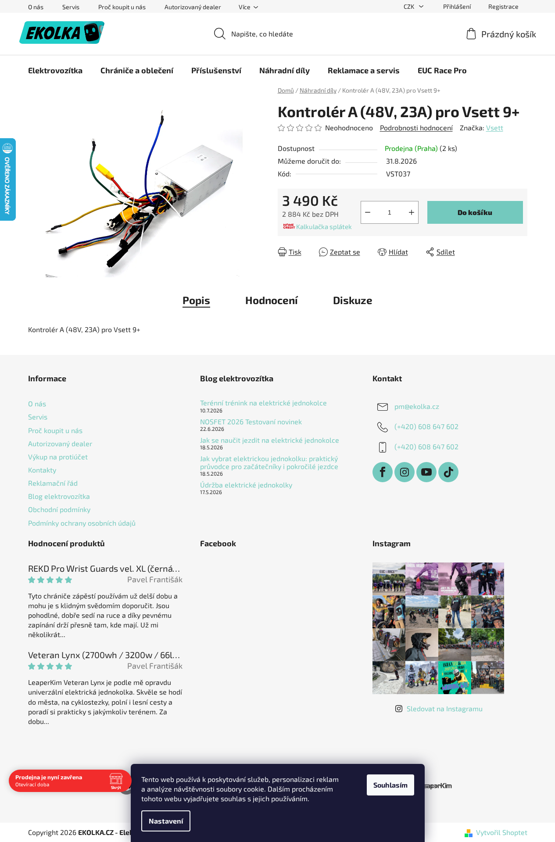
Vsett (494, 127)
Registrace (503, 6)
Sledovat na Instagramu (445, 708)
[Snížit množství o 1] (367, 212)
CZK (409, 6)
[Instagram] (404, 472)
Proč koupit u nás (122, 7)
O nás (35, 7)
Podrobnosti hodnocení (416, 127)
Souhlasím (390, 785)
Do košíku (475, 212)
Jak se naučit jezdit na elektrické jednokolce (269, 440)
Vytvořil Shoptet (501, 832)
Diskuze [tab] (352, 300)
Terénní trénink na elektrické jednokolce (263, 403)
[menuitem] (55, 70)
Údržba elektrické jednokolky (246, 485)
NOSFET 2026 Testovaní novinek (251, 422)
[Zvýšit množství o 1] (411, 212)
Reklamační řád (53, 483)
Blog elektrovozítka (59, 496)
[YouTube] (426, 472)
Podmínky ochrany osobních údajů (82, 523)
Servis (70, 7)
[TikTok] (448, 472)
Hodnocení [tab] (271, 300)
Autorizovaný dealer (193, 7)
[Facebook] (382, 472)
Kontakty (42, 470)
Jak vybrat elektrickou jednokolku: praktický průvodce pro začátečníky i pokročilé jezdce (269, 462)
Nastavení (166, 821)
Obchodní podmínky (59, 509)
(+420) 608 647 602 (426, 426)
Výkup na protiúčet (58, 456)
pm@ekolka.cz (416, 406)
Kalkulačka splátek (324, 226)
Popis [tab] (196, 300)
